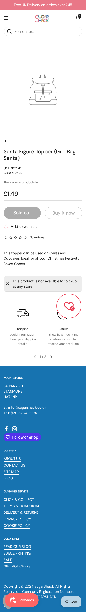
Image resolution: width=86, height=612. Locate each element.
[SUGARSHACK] (42, 18)
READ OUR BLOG (17, 546)
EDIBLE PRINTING (17, 553)
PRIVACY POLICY (17, 519)
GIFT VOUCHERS (17, 566)
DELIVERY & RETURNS (21, 512)
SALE (8, 559)
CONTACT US (14, 465)
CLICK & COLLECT (19, 499)
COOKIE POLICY (17, 525)
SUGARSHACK (44, 597)
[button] (77, 18)
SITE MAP (11, 471)
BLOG (8, 478)
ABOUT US (12, 458)
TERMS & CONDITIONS (22, 506)
